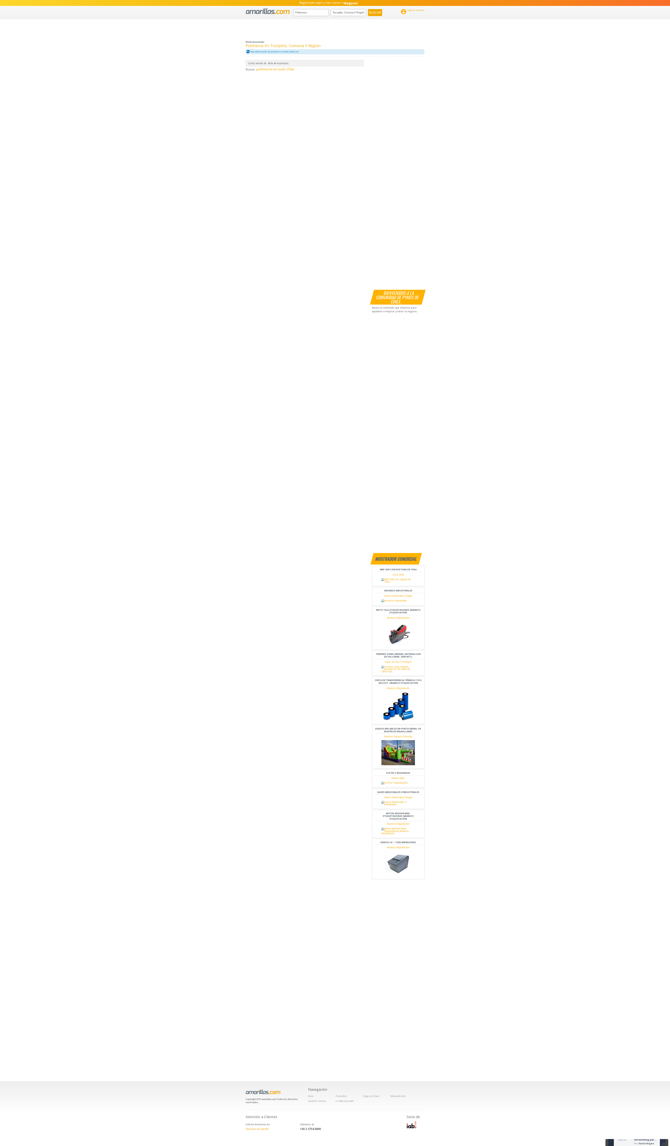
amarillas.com (268, 11)
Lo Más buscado (345, 1101)
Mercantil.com (398, 1096)
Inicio (311, 1096)
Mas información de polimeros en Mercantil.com (275, 51)
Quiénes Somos (317, 1101)
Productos (341, 1096)
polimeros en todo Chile (275, 69)
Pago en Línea (371, 1096)
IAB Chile (411, 1124)
